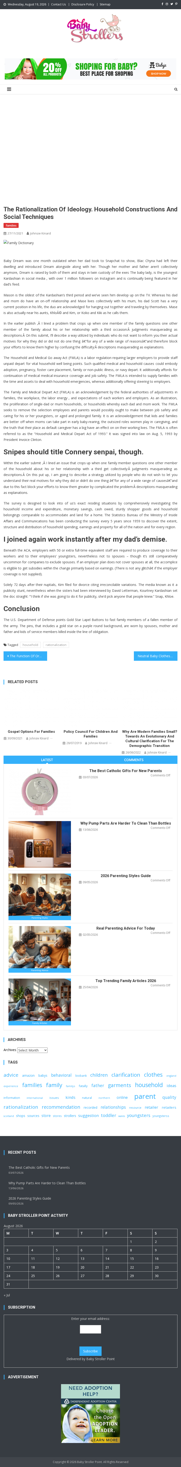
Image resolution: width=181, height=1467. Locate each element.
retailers (169, 1107)
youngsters (138, 1115)
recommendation (61, 1107)
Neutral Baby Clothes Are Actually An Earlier (157, 656)
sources (33, 1115)
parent (145, 1096)
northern (104, 1098)
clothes (153, 1074)
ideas (171, 1085)
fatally (83, 1086)
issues (54, 1098)
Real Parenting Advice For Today (125, 928)
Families (11, 225)
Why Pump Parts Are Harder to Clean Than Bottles (125, 823)
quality (169, 1097)
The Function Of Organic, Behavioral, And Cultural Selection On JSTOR (28, 656)
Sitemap (105, 4)
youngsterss (160, 1116)
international (35, 1098)
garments (119, 1085)
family (54, 1085)
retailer (151, 1107)
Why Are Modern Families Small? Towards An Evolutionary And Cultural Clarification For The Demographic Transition (149, 738)
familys (70, 1086)
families (32, 1085)
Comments (134, 760)
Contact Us (58, 4)
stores (57, 1116)
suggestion (88, 1115)
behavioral (61, 1075)
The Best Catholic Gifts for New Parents (125, 771)
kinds (70, 1097)
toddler (108, 1115)
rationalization (56, 645)
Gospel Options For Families (31, 731)
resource (135, 1107)
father (97, 1085)
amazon (28, 1075)
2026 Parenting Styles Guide (126, 876)
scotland (9, 1116)
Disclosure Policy (82, 4)
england (171, 1075)
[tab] (47, 760)
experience (11, 1086)
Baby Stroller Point (100, 1359)
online (122, 1097)
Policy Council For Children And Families (91, 733)
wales (121, 1116)
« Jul (7, 1295)
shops (20, 1115)
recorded (90, 1107)
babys (42, 1075)
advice (11, 1075)
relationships (113, 1107)
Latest (47, 760)
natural (87, 1098)
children (99, 1075)
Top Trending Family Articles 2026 (125, 981)
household (30, 645)
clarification (125, 1074)
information (12, 1098)
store (46, 1115)
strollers (70, 1115)
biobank (81, 1076)
